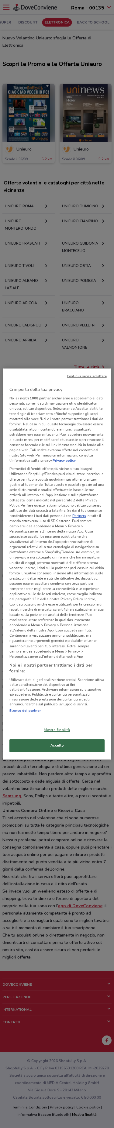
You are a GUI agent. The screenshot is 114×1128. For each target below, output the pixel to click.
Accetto (57, 745)
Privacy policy (64, 460)
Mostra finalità (57, 729)
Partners (79, 515)
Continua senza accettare (87, 376)
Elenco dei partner (25, 710)
